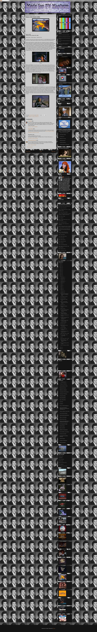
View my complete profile (63, 191)
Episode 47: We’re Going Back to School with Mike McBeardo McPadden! (64, 44)
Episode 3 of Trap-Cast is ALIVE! (64, 34)
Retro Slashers (61, 464)
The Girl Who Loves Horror (64, 431)
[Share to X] (44, 115)
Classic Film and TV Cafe (64, 132)
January (62, 292)
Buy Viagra (52, 131)
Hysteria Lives (61, 460)
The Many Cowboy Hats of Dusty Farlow (64, 321)
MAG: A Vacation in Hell (62, 250)
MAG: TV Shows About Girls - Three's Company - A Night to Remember (65, 214)
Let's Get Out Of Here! (63, 413)
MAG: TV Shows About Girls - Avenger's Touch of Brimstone (63, 232)
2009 (61, 347)
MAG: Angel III (61, 217)
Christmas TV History (63, 393)
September (62, 281)
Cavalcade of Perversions (64, 391)
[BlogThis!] (43, 115)
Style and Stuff (62, 427)
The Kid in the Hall (63, 433)
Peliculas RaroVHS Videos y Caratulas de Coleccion (64, 421)
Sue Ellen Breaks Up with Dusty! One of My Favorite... (64, 310)
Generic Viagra (47, 131)
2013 (61, 271)
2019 (61, 263)
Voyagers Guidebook (63, 440)
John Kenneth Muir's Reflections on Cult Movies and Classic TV (64, 408)
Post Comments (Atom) (43, 154)
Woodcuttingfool (63, 442)
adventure (30, 116)
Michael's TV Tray (63, 138)
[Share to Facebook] (45, 115)
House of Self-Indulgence (64, 405)
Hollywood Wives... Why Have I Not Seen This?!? (64, 340)
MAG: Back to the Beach (63, 207)
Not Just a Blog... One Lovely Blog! (63, 335)
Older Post (53, 151)
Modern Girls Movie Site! (63, 462)
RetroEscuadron (62, 140)
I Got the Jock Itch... (63, 322)
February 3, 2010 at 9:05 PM (32, 126)
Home (41, 151)
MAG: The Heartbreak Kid (63, 244)
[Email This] (42, 115)
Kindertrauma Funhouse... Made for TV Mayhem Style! (64, 294)
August (62, 282)
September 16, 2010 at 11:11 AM (33, 132)
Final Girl (61, 401)
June (61, 285)
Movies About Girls (63, 419)
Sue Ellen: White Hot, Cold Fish (63, 329)
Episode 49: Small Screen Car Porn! (64, 36)
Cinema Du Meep (63, 395)
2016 (61, 267)
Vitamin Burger (62, 438)
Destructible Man (63, 397)
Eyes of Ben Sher (63, 399)
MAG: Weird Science (62, 239)
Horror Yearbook (61, 459)
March (62, 289)
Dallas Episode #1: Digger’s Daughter (63, 313)
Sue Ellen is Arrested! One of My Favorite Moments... (64, 318)
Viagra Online (30, 128)
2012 (61, 273)
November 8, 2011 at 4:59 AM (33, 138)
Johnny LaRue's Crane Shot (64, 411)
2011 (61, 274)
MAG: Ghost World (62, 234)
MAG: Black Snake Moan (63, 236)
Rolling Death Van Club (32, 140)
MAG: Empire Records (62, 241)
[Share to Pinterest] (46, 115)
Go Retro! (61, 403)
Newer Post (28, 151)
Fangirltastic (61, 457)
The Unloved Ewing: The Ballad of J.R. (64, 331)
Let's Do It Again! (63, 327)
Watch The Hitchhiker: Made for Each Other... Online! (64, 302)
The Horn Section (63, 142)
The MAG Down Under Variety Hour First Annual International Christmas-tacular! (64, 229)
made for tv (37, 116)
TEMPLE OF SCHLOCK (64, 429)
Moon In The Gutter (63, 417)
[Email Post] (40, 115)
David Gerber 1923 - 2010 (64, 338)
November (62, 278)
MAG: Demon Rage (62, 216)
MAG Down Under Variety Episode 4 (64, 206)
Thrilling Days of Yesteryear (64, 144)
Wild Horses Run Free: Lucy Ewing (64, 326)
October (62, 279)
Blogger (54, 628)
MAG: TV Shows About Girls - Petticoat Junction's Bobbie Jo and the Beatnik (65, 227)
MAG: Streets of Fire (62, 248)
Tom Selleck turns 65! (63, 296)
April (61, 288)
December (62, 277)
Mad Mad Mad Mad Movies (64, 415)
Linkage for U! (62, 304)
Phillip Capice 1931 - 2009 (64, 333)
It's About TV (62, 136)
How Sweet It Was (63, 134)
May (61, 286)
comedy (33, 116)
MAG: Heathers (61, 242)
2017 (61, 266)
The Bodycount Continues (63, 465)
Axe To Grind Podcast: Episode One (64, 201)
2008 (61, 348)
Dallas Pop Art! (62, 308)
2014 (61, 270)
